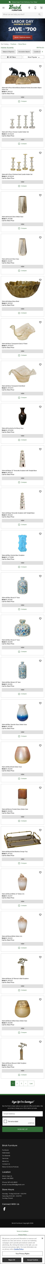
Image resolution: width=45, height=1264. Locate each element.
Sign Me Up (23, 1129)
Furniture (13, 44)
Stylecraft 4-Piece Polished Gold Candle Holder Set (17, 174)
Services (5, 1158)
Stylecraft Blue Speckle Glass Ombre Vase (14, 724)
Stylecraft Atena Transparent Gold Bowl (13, 386)
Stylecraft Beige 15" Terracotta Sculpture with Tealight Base (19, 470)
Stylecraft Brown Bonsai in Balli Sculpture (14, 1063)
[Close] (42, 1238)
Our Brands (6, 1155)
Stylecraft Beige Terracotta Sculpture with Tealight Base (18, 513)
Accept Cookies (32, 1260)
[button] (3, 7)
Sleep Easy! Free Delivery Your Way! (24, 2)
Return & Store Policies (10, 1167)
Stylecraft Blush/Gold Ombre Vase (12, 767)
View (22, 97)
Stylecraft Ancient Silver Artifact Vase (12, 216)
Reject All (12, 1260)
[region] (22, 1249)
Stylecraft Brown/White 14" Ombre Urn (13, 894)
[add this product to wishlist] (40, 66)
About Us (5, 1161)
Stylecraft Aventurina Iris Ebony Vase (12, 428)
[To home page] (15, 7)
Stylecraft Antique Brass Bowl (10, 301)
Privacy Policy (22, 1234)
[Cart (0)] (41, 7)
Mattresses (6, 1153)
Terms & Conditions (22, 1231)
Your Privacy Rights (22, 1253)
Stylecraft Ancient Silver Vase (10, 259)
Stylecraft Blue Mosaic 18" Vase (11, 682)
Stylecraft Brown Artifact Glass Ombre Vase (14, 1021)
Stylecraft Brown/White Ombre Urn (12, 936)
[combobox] (33, 57)
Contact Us (6, 1164)
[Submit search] (39, 14)
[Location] (29, 7)
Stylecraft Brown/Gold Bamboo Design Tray (15, 851)
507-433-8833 (12, 1182)
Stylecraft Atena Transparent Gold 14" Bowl (14, 343)
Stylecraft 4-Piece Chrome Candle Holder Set (15, 132)
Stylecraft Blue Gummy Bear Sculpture (13, 555)
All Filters (13, 57)
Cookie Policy (18, 1249)
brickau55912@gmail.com (16, 1184)
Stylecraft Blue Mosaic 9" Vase (11, 597)
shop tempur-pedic (23, 37)
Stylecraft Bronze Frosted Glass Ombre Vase (15, 809)
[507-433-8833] (35, 7)
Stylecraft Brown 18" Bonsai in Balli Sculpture (15, 978)
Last (31, 1083)
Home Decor (22, 44)
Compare (24, 101)
